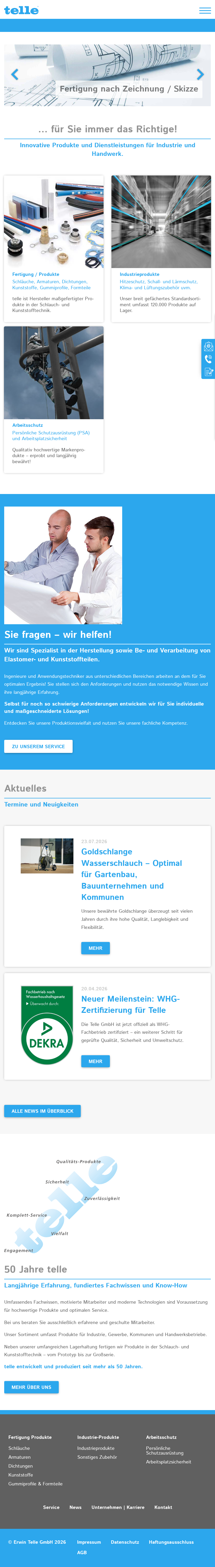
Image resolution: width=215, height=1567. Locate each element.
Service (51, 1507)
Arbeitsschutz (161, 1437)
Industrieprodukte (96, 1448)
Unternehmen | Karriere (118, 1507)
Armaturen (19, 1457)
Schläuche (19, 1448)
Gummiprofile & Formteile (35, 1484)
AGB (82, 1552)
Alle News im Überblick (42, 1111)
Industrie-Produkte (98, 1437)
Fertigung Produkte (30, 1437)
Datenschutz (125, 1542)
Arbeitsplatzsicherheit (168, 1462)
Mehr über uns (31, 1387)
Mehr (96, 948)
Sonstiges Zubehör (97, 1457)
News (75, 1507)
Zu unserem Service (38, 746)
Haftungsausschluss (171, 1542)
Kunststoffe (20, 1475)
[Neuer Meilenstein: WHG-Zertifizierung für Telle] (47, 1025)
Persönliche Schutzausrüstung (165, 1451)
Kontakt (163, 1507)
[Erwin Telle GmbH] (21, 11)
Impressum (89, 1542)
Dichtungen (20, 1466)
